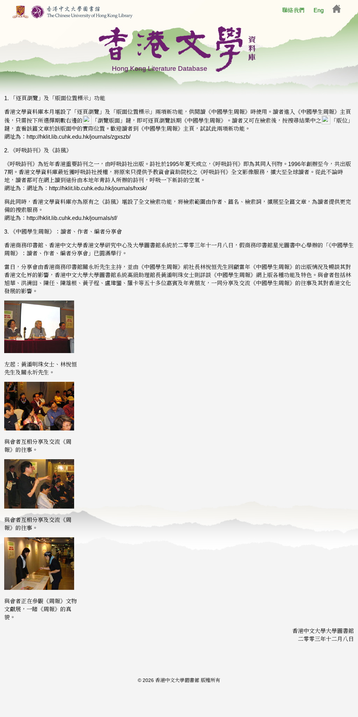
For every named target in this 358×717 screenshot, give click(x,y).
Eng (319, 10)
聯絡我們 (293, 10)
